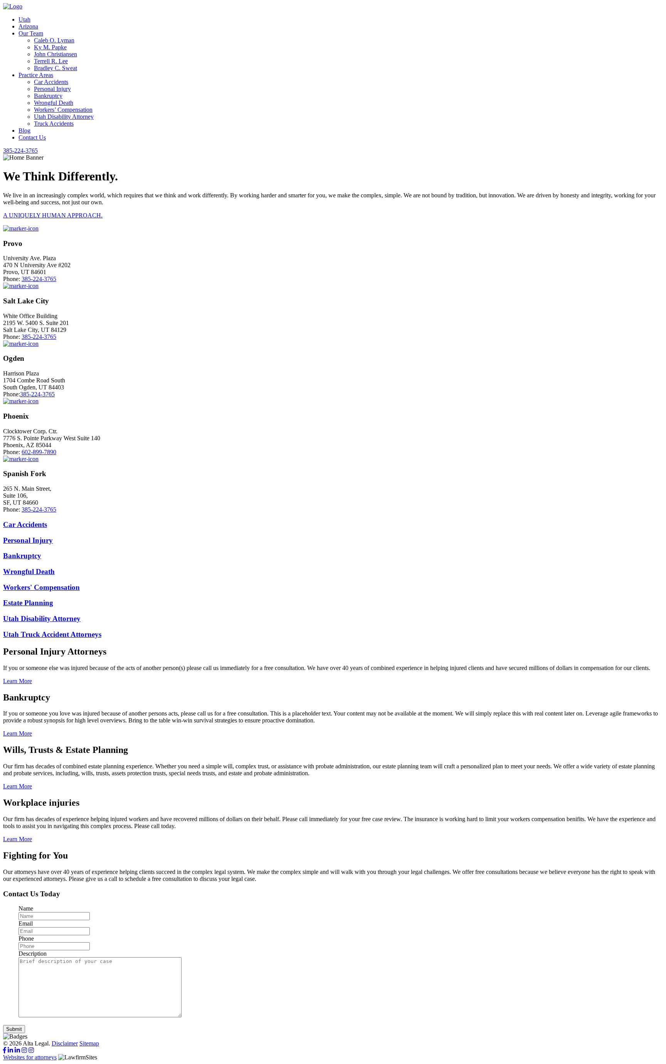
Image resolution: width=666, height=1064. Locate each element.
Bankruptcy (48, 96)
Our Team (30, 33)
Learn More (17, 681)
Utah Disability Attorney (64, 116)
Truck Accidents (54, 123)
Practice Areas (35, 75)
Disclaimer (65, 1043)
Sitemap (89, 1043)
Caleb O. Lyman (54, 40)
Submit (14, 1029)
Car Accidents (51, 82)
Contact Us (32, 137)
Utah (24, 19)
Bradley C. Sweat (55, 68)
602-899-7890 (39, 452)
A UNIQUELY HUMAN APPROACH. (53, 215)
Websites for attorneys (30, 1057)
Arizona (28, 26)
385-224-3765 (39, 279)
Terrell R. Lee (51, 61)
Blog (24, 130)
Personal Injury (52, 89)
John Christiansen (55, 54)
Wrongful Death (53, 102)
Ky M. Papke (50, 47)
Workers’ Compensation (63, 109)
